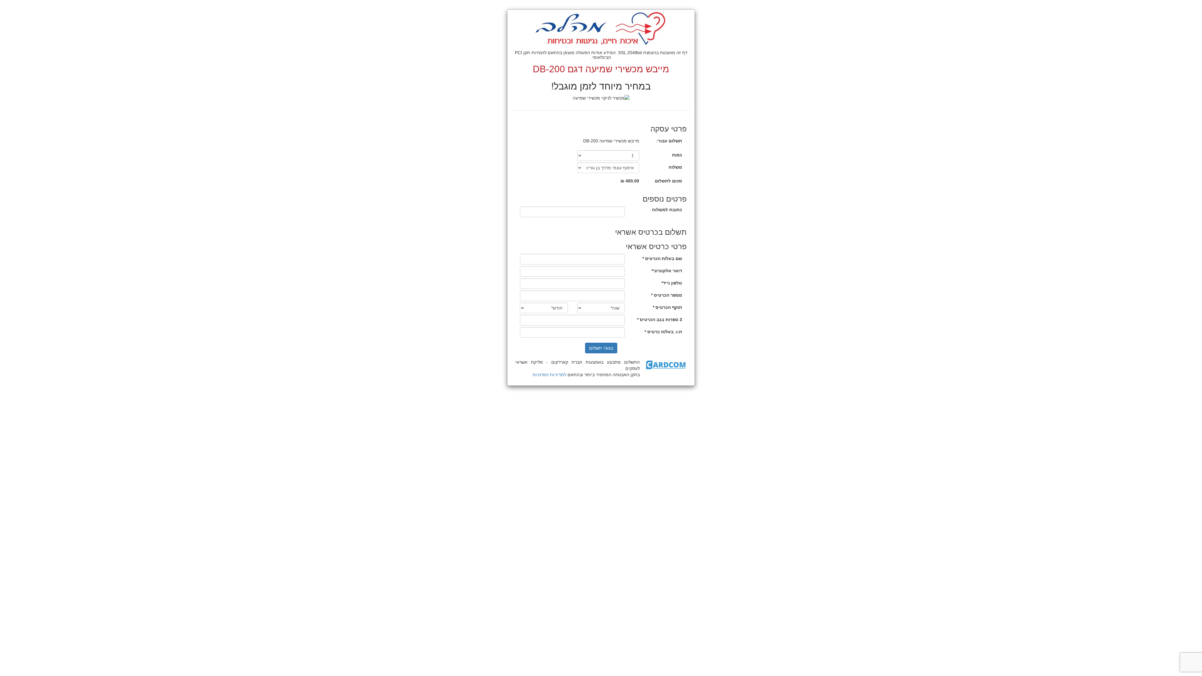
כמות (677, 154)
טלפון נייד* (671, 282)
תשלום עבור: (669, 140)
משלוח (675, 167)
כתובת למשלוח (667, 209)
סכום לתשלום (668, 180)
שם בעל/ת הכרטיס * (662, 258)
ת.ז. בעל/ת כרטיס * (663, 331)
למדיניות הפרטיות (549, 374)
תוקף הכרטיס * (667, 307)
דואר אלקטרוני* (666, 270)
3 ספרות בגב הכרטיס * (659, 319)
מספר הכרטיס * (666, 295)
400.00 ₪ (629, 180)
